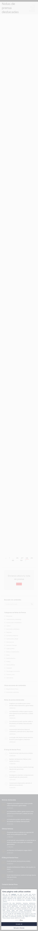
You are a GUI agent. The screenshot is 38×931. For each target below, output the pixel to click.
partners (13, 894)
